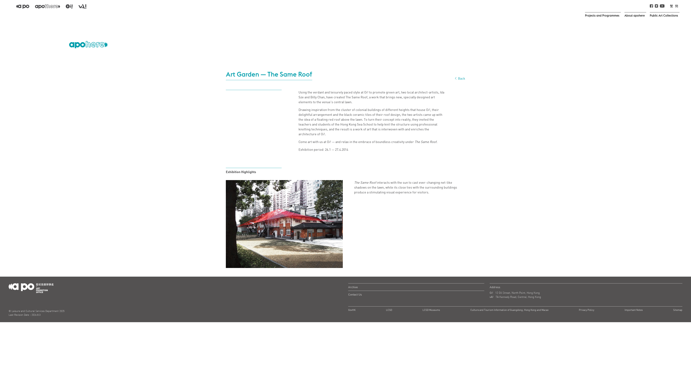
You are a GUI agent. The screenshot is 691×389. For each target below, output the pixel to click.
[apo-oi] (69, 6)
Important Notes (634, 309)
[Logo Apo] (31, 287)
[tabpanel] (284, 224)
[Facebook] (651, 6)
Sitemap (677, 309)
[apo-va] (82, 6)
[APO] (22, 6)
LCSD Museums (431, 309)
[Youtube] (662, 6)
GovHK (352, 309)
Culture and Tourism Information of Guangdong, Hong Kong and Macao (509, 309)
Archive (353, 287)
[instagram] (656, 6)
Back (461, 78)
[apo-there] (47, 6)
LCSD (389, 309)
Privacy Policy (586, 309)
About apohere (634, 15)
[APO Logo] (88, 44)
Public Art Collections (664, 15)
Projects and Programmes (602, 15)
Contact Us (355, 294)
